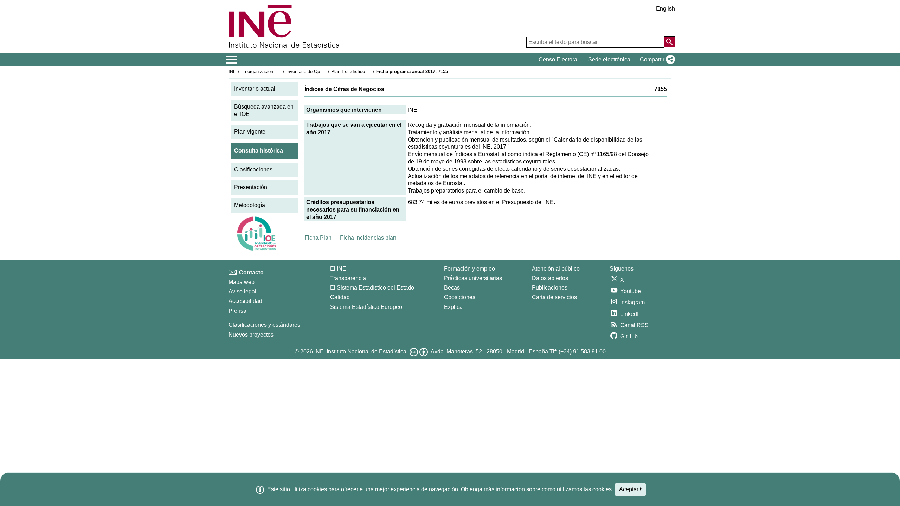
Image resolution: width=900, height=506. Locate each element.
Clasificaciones (253, 170)
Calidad (340, 297)
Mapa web (242, 282)
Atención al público (556, 269)
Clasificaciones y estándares (264, 325)
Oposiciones (459, 297)
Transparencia (348, 278)
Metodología (249, 205)
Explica (453, 307)
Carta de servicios (554, 297)
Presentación (250, 187)
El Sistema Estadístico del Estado (372, 288)
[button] (656, 59)
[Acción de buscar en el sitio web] (669, 41)
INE (232, 71)
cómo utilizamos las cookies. (577, 489)
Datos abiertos (550, 278)
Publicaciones (549, 288)
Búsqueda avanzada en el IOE (264, 110)
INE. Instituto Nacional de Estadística (360, 352)
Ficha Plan (318, 238)
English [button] (665, 9)
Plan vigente (249, 132)
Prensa (237, 311)
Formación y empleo (469, 269)
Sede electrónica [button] (609, 60)
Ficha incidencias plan (368, 238)
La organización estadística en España (280, 71)
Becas (452, 288)
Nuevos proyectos (251, 335)
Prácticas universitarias (473, 278)
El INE (338, 269)
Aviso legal (242, 291)
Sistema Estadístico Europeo (366, 307)
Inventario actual (254, 89)
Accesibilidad (245, 301)
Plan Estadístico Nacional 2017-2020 (368, 71)
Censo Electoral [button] (559, 60)
